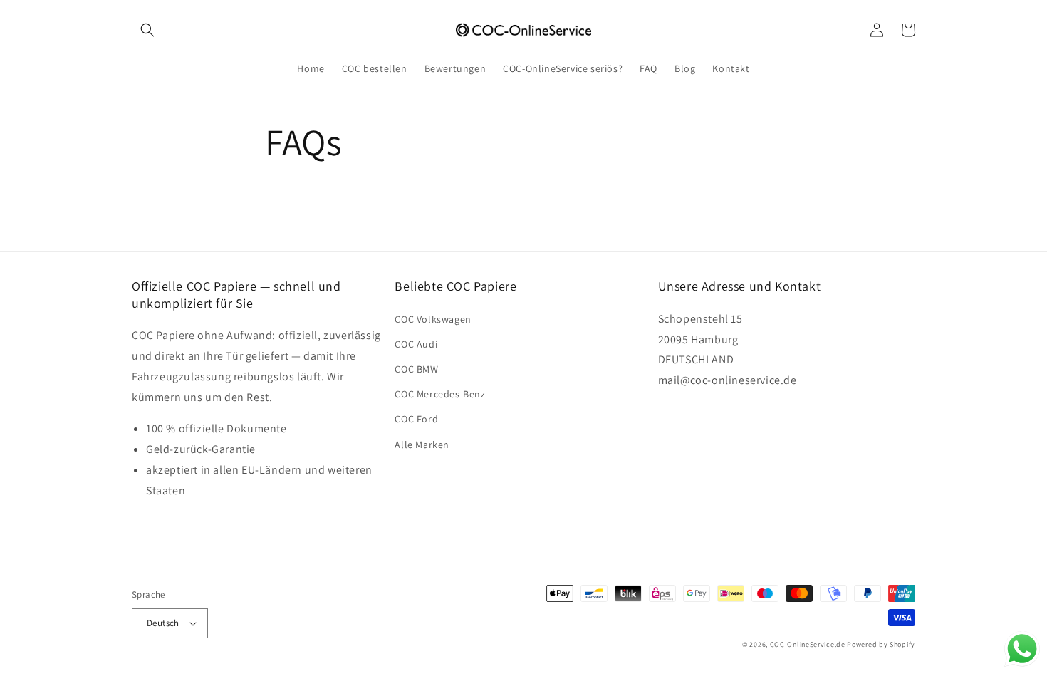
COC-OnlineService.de (807, 644)
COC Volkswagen (433, 319)
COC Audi (416, 344)
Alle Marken (422, 444)
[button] (147, 30)
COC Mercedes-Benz (440, 394)
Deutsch (163, 623)
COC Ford (416, 418)
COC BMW (416, 369)
